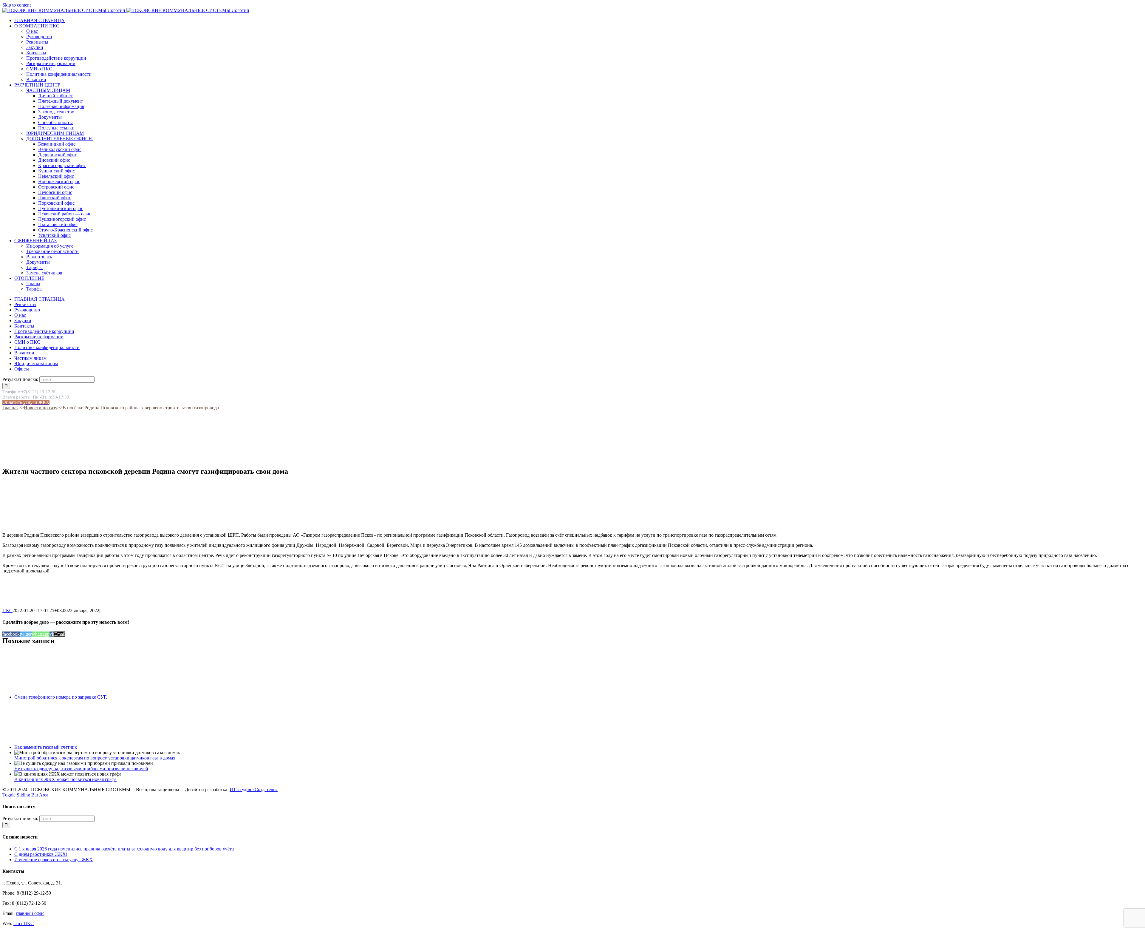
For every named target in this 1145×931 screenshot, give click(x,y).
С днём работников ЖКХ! (40, 854)
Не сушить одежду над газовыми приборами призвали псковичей (81, 768)
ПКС (7, 610)
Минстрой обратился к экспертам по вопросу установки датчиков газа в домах (94, 757)
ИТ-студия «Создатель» (254, 789)
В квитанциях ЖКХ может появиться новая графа (65, 779)
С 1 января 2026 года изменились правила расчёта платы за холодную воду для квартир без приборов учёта (124, 848)
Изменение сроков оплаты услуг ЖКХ (53, 859)
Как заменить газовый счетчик (45, 747)
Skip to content (16, 4)
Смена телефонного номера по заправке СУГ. (60, 697)
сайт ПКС (23, 923)
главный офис (30, 913)
